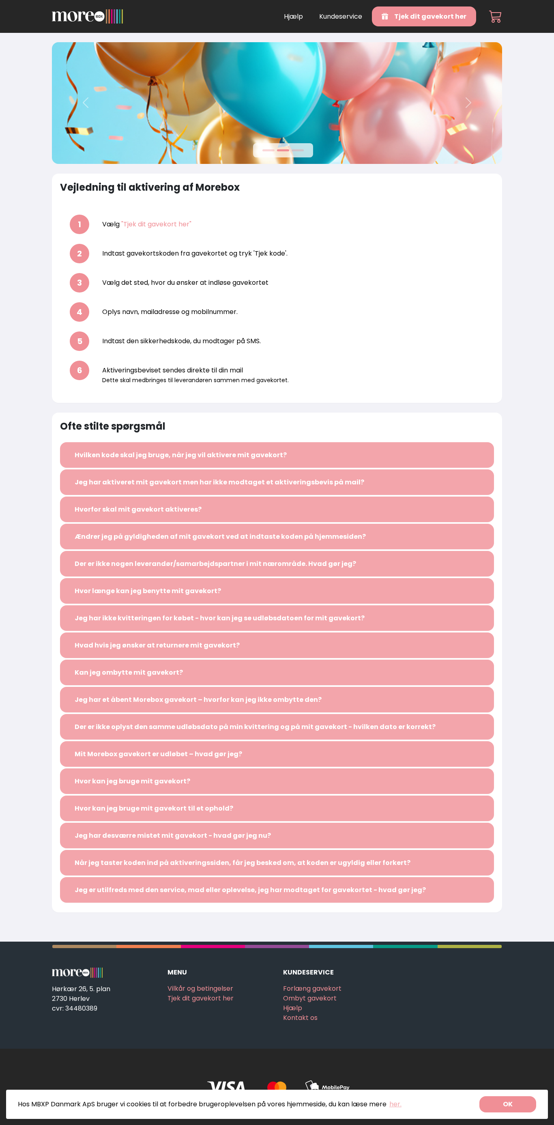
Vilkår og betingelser (200, 988)
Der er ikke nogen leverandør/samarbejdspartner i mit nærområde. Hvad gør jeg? (215, 563)
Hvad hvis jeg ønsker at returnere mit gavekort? (157, 645)
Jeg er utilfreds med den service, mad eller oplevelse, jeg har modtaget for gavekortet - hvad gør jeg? (250, 890)
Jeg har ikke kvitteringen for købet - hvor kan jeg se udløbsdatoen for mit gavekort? (220, 618)
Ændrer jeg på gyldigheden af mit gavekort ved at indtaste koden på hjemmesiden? (220, 536)
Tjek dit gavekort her (429, 16)
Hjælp (293, 16)
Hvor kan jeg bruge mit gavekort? (132, 781)
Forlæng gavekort (312, 988)
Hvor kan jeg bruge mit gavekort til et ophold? (154, 808)
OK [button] (508, 1104)
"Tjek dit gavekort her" (156, 224)
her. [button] (395, 1104)
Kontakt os (300, 1017)
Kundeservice (340, 16)
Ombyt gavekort (310, 998)
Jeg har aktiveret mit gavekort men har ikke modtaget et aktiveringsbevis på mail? (219, 482)
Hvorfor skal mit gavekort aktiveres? (138, 509)
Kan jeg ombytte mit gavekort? (129, 672)
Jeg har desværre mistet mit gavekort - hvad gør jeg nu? (173, 835)
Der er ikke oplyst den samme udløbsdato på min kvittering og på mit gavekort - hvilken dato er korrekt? (255, 726)
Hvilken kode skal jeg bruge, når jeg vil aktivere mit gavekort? (181, 455)
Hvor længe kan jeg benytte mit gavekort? (148, 591)
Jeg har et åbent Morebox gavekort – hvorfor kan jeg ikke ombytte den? (198, 699)
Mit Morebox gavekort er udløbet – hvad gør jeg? (158, 754)
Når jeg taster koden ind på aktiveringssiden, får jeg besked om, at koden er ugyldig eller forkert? (242, 862)
